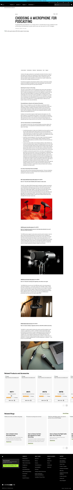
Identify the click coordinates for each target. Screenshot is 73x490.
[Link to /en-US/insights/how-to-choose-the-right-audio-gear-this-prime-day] (58, 431)
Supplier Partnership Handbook (65, 473)
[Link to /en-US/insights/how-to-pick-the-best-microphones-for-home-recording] (36, 431)
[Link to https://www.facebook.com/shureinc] (2, 484)
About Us (36, 458)
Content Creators (23, 70)
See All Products (26, 478)
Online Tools (62, 464)
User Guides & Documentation (63, 461)
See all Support (63, 480)
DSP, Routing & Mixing (27, 471)
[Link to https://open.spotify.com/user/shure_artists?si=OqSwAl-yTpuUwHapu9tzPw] (9, 484)
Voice (43, 70)
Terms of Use (66, 488)
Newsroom (49, 460)
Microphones (25, 458)
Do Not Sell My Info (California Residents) (39, 474)
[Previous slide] (64, 405)
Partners (36, 469)
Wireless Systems (26, 460)
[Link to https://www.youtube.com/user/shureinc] (11, 485)
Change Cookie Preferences (40, 471)
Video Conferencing (26, 462)
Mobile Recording (39, 70)
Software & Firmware (64, 468)
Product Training (63, 466)
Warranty (61, 470)
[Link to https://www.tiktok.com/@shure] (12, 484)
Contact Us (62, 478)
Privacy (63, 488)
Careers (36, 462)
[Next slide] (67, 405)
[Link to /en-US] (4, 4)
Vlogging (47, 70)
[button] (11, 395)
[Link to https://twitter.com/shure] (4, 484)
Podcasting (34, 70)
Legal (70, 488)
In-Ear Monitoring (26, 469)
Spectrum (49, 467)
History (36, 460)
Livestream (49, 465)
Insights (48, 458)
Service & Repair (63, 458)
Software (24, 475)
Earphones (25, 467)
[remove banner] (72, 0)
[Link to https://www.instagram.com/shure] (5, 484)
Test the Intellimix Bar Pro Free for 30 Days (36, 0)
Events (48, 462)
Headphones (25, 465)
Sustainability (37, 467)
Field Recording (29, 70)
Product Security (63, 476)
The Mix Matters (38, 465)
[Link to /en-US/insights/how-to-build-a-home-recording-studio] (14, 431)
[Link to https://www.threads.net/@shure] (14, 484)
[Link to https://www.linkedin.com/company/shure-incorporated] (7, 484)
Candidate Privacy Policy (40, 477)
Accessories (25, 473)
